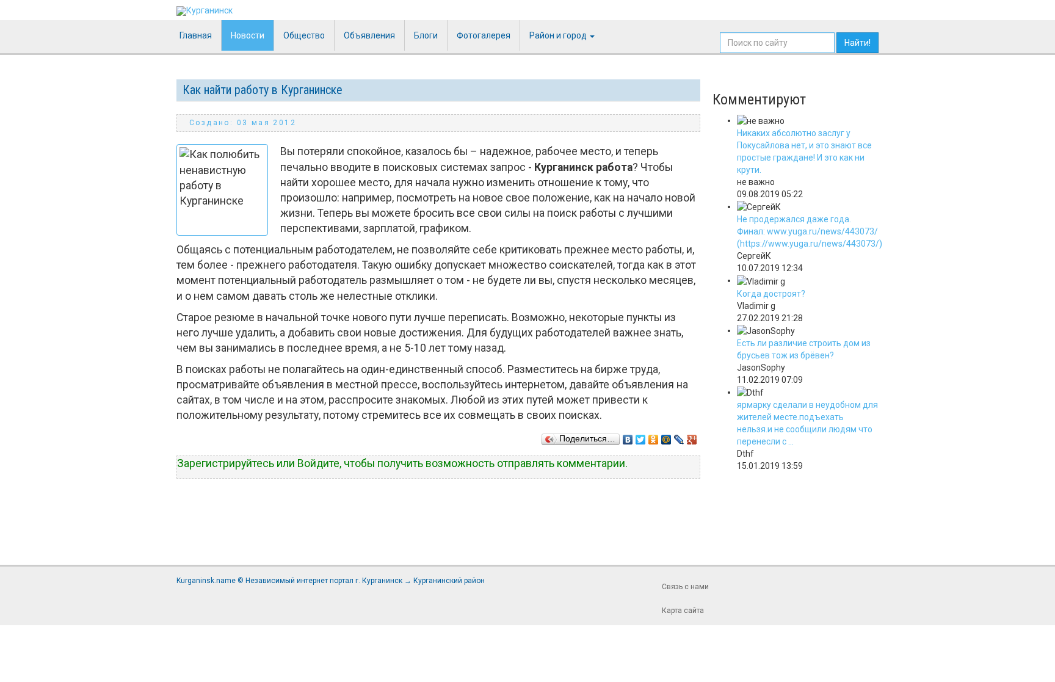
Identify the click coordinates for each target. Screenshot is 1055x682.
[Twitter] (640, 436)
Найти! (857, 43)
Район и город (559, 35)
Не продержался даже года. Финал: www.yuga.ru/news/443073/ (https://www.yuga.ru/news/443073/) (809, 231)
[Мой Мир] (666, 436)
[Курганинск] (204, 11)
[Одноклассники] (653, 436)
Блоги (426, 35)
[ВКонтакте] (628, 436)
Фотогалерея (483, 35)
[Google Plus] (692, 436)
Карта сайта (683, 610)
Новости (247, 35)
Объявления (369, 35)
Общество (304, 35)
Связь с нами (685, 586)
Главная (195, 35)
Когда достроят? (771, 294)
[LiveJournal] (679, 436)
